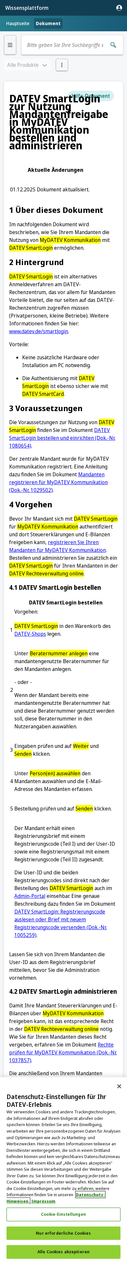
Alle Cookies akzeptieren (63, 1252)
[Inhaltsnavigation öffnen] (10, 45)
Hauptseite (17, 23)
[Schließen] (119, 1086)
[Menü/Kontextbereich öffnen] (62, 65)
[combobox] (65, 45)
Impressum (43, 1201)
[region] (63, 1170)
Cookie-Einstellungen (63, 1214)
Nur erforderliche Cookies (63, 1233)
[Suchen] (113, 45)
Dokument (48, 23)
